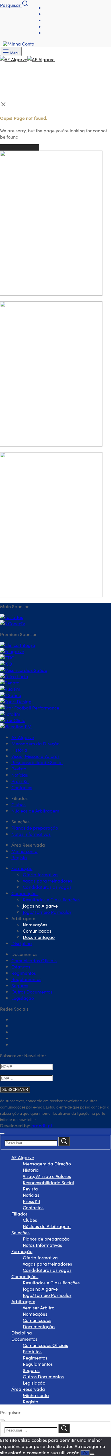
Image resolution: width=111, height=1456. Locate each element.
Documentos (24, 1339)
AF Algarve (22, 737)
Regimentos (23, 973)
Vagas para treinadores (47, 880)
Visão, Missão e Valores (35, 756)
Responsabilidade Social (37, 762)
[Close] (2, 1133)
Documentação (39, 937)
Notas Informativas (31, 834)
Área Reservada (28, 1389)
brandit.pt (41, 1125)
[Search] (64, 1141)
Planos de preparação (34, 827)
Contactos (21, 787)
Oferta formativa (40, 874)
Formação (21, 868)
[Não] (92, 1454)
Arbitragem (23, 1301)
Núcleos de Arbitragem (35, 810)
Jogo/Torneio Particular (47, 912)
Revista (18, 768)
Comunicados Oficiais (34, 960)
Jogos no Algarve (40, 905)
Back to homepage (19, 147)
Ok (85, 1453)
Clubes (18, 804)
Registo (19, 857)
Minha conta (24, 851)
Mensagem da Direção (35, 743)
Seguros (19, 985)
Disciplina (21, 943)
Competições (24, 893)
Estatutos (20, 966)
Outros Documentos (31, 991)
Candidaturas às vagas (47, 887)
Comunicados (37, 931)
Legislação (22, 998)
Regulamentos (26, 979)
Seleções (20, 1232)
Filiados (19, 1213)
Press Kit (20, 781)
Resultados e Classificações (51, 899)
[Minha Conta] (18, 43)
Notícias (19, 775)
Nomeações (35, 924)
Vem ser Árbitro (38, 1307)
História (19, 749)
